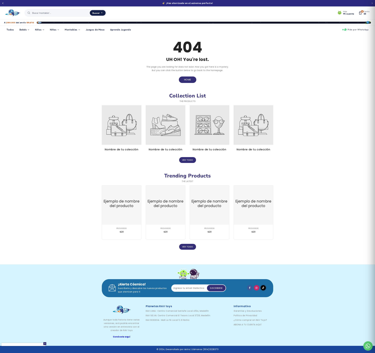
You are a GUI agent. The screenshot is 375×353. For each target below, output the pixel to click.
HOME (187, 79)
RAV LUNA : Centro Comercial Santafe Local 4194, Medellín (177, 310)
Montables (71, 29)
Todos (10, 29)
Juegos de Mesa (95, 29)
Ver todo (187, 160)
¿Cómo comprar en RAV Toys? (250, 320)
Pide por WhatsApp (358, 29)
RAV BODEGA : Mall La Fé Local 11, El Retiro (168, 320)
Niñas (53, 29)
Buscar (96, 13)
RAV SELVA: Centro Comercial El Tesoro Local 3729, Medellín (178, 315)
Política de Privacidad (245, 315)
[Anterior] (3, 3)
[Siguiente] (372, 3)
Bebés (23, 29)
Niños (38, 29)
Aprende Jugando (120, 29)
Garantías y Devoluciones (248, 310)
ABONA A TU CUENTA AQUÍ (247, 324)
